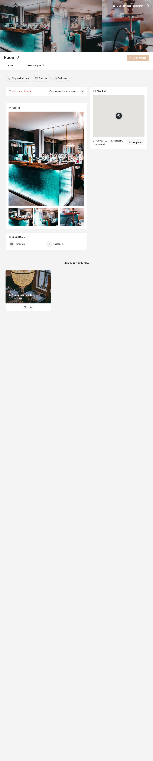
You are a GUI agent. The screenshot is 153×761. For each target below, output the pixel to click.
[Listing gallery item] (21, 217)
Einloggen (121, 6)
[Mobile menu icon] (5, 6)
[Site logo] (16, 6)
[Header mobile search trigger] (148, 6)
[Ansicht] (25, 307)
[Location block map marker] (119, 116)
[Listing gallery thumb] (46, 159)
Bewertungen (35, 65)
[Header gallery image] (25, 26)
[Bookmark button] (31, 307)
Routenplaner (135, 142)
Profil (10, 65)
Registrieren (137, 6)
